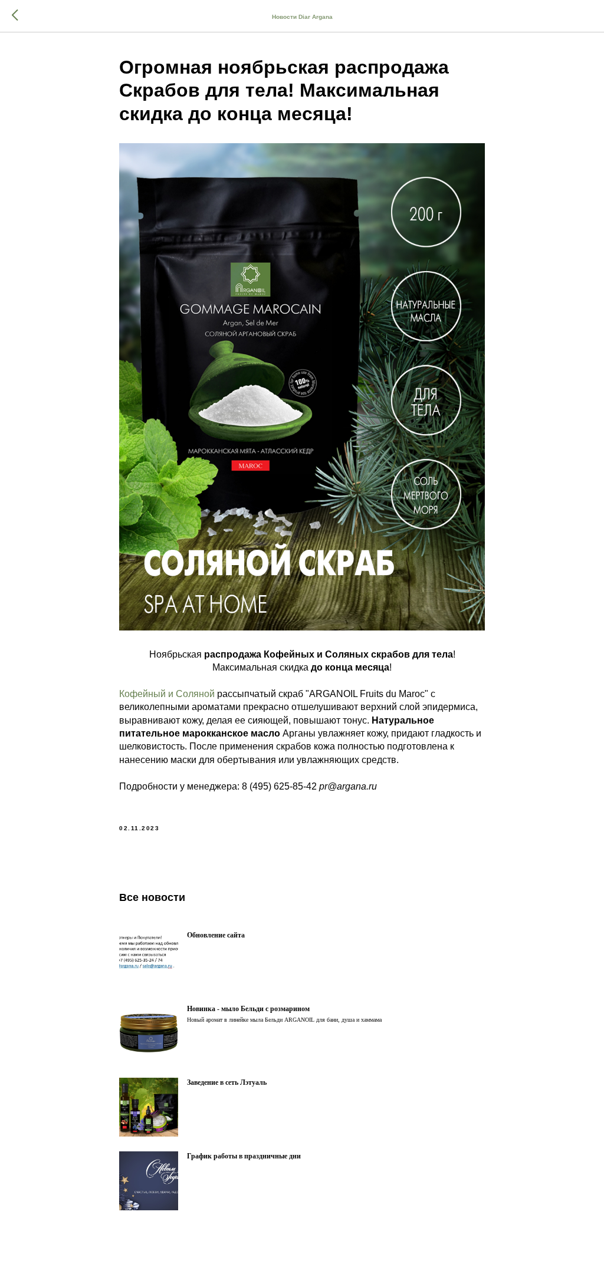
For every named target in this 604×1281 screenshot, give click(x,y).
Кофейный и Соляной (167, 694)
